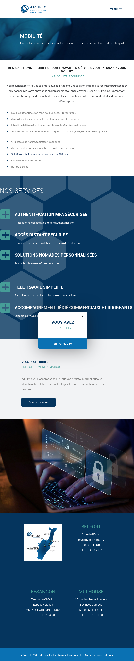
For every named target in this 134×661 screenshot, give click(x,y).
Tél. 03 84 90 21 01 (91, 550)
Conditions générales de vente (99, 655)
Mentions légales (48, 655)
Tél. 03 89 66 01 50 (91, 615)
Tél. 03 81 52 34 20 (43, 615)
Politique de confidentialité (70, 655)
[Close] (82, 316)
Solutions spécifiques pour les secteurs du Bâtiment (40, 154)
